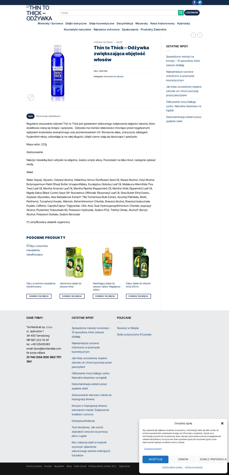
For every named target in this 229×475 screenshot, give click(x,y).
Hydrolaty (183, 23)
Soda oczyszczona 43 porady (134, 334)
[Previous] (26, 274)
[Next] (155, 274)
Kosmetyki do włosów (114, 76)
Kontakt (48, 466)
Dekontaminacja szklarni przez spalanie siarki (183, 119)
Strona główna (103, 42)
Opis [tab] (30, 116)
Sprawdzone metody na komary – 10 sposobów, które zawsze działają (183, 61)
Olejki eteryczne (76, 23)
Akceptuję (155, 459)
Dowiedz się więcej (39, 296)
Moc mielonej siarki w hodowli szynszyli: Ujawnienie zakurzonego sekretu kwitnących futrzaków (91, 449)
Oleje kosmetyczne (101, 23)
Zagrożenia (124, 466)
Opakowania (130, 29)
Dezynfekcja (125, 23)
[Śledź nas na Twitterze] (199, 2)
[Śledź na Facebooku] (194, 2)
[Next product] (193, 35)
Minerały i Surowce (50, 23)
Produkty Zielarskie (153, 29)
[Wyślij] (181, 13)
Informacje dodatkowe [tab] (48, 116)
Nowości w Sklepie (128, 328)
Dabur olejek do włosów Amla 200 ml (138, 285)
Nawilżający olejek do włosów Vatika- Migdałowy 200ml (106, 286)
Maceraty (141, 23)
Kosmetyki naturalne (77, 29)
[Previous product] (199, 35)
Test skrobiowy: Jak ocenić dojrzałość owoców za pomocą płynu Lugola (89, 431)
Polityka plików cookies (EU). (103, 466)
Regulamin (59, 466)
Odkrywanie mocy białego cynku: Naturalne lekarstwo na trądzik (183, 106)
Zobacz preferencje (212, 459)
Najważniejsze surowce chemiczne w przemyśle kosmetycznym (180, 76)
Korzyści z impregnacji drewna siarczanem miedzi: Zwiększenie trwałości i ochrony (90, 410)
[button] (222, 423)
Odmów (183, 459)
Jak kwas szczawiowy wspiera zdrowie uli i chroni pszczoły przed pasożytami (183, 91)
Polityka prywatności (194, 467)
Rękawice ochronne (107, 29)
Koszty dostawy (34, 466)
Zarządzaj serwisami (153, 448)
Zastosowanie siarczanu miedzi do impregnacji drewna (92, 397)
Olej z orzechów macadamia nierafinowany (40, 285)
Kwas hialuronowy (162, 23)
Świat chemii (80, 466)
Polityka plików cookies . (172, 467)
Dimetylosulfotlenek (83, 421)
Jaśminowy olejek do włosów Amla (70, 285)
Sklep (119, 42)
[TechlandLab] (40, 12)
